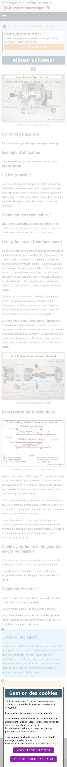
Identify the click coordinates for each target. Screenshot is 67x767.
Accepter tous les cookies (33, 750)
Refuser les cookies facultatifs (33, 759)
